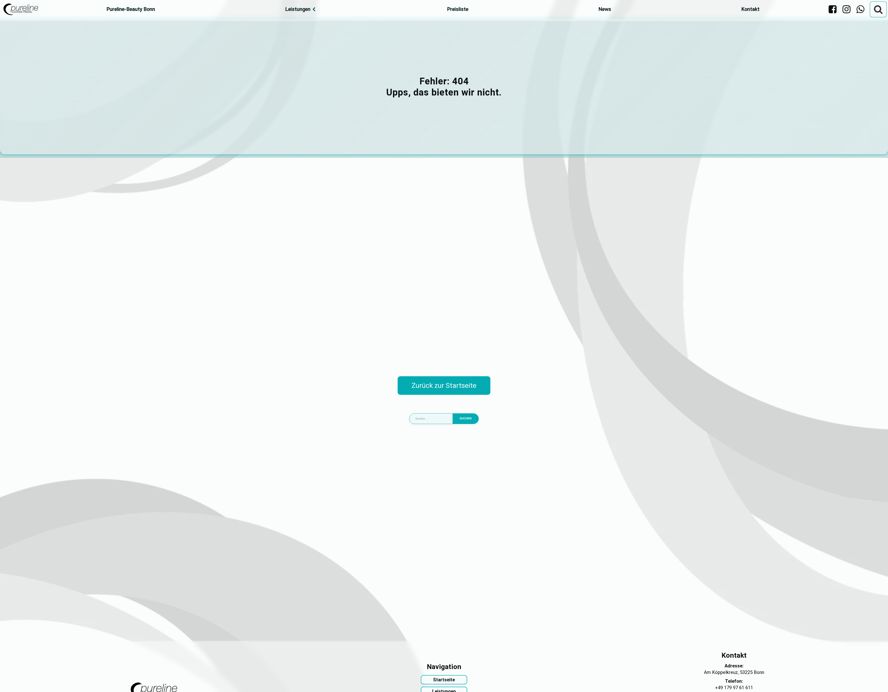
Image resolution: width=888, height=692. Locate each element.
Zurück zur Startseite (444, 385)
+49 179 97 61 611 (734, 687)
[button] (10, 682)
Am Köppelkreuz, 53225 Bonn (734, 672)
